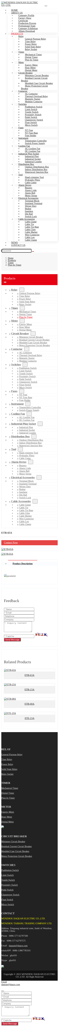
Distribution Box (20, 436)
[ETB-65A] (7, 549)
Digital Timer (7, 793)
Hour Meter (6, 817)
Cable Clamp (31, 240)
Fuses (14, 391)
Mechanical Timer (9, 788)
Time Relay (6, 759)
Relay (14, 289)
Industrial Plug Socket (23, 423)
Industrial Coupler (27, 433)
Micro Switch (31, 125)
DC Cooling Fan (26, 420)
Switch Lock (25, 497)
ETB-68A (29, 704)
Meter (14, 320)
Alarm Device (18, 462)
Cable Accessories (21, 501)
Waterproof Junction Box (36, 172)
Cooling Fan (18, 413)
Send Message (12, 639)
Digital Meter (25, 330)
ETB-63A (29, 675)
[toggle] (46, 5)
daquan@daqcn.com (18, 945)
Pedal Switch (7, 890)
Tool (20, 174)
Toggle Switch (8, 880)
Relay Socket (31, 49)
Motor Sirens (25, 474)
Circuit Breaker (20, 333)
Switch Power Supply (35, 143)
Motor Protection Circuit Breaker (34, 87)
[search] (33, 251)
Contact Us (18, 245)
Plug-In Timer (31, 60)
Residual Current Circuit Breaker (34, 79)
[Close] (2, 990)
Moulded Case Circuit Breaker (15, 851)
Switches (16, 364)
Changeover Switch (10, 895)
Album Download (26, 31)
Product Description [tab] (23, 563)
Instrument (17, 403)
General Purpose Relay (11, 754)
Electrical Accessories (23, 477)
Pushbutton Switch (10, 870)
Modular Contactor (33, 101)
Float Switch (7, 899)
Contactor (16, 349)
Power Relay (7, 764)
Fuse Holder (24, 400)
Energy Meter (7, 812)
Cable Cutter (25, 458)
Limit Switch (7, 875)
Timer (14, 308)
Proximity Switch (9, 885)
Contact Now (11, 542)
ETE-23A (29, 718)
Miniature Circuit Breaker (13, 841)
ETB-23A (29, 689)
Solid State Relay (9, 769)
